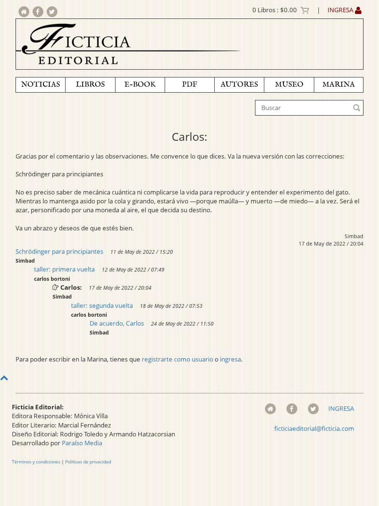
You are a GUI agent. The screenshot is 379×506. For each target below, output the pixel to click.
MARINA (338, 84)
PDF (189, 84)
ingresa (230, 359)
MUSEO (289, 84)
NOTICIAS (40, 84)
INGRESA (341, 10)
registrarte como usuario (177, 359)
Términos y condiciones (36, 462)
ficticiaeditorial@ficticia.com (314, 428)
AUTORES (239, 84)
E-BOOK (139, 84)
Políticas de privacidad (88, 462)
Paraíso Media (82, 443)
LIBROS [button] (90, 84)
